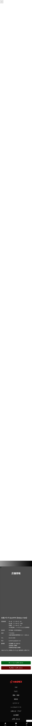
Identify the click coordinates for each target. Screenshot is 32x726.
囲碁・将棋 (16, 695)
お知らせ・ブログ (16, 711)
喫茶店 (16, 699)
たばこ (16, 691)
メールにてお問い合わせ (17, 662)
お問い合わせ (16, 719)
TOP (16, 687)
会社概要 (16, 715)
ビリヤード (16, 703)
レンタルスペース (16, 707)
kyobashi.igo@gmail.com (15, 640)
